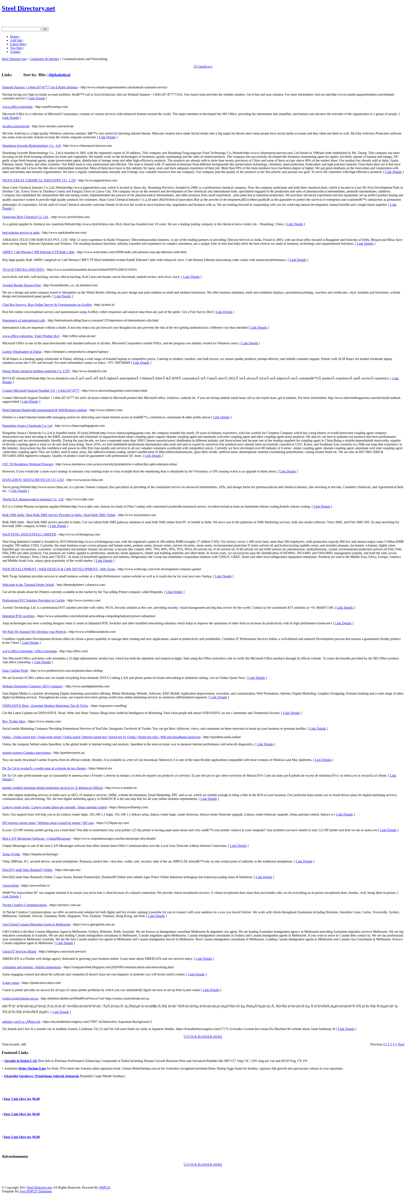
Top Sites (16, 48)
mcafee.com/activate (15, 126)
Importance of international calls (23, 320)
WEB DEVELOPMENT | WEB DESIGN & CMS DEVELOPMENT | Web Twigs (58, 569)
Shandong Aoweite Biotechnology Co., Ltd (31, 145)
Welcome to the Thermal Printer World (28, 585)
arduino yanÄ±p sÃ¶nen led (21, 1021)
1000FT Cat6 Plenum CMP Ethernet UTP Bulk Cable (38, 252)
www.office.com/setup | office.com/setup (29, 651)
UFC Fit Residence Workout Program (27, 464)
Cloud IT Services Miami (19, 951)
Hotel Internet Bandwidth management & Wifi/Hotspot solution (44, 410)
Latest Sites (17, 44)
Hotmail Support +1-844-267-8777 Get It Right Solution (40, 87)
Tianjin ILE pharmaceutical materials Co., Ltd (32, 499)
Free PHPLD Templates (36, 1191)
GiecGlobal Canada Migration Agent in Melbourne (36, 924)
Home (14, 36)
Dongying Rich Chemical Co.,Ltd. (25, 217)
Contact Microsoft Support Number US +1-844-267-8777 (41, 390)
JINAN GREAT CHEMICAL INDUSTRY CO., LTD (39, 180)
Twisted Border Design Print (21, 285)
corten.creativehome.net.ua (20, 998)
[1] (385, 1044)
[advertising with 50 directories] (203, 1036)
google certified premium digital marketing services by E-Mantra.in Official (52, 788)
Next (401, 1044)
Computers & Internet (44, 59)
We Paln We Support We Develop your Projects (34, 631)
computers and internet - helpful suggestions (31, 967)
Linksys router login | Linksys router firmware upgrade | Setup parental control (54, 807)
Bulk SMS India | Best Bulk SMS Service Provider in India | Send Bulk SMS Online (58, 515)
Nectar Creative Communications (24, 905)
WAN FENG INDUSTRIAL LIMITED (29, 534)
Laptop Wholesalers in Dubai (21, 351)
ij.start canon (10, 983)
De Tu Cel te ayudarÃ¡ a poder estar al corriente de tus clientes (44, 768)
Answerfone (10, 885)
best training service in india (21, 232)
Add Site (16, 40)
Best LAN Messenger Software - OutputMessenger (36, 838)
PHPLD (104, 1187)
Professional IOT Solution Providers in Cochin (33, 600)
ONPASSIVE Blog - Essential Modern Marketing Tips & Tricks (45, 705)
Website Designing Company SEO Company (32, 686)
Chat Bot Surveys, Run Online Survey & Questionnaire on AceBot (47, 304)
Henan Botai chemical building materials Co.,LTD (36, 371)
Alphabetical (59, 75)
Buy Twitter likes (13, 721)
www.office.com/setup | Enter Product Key (31, 336)
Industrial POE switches (18, 616)
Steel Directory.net (28, 8)
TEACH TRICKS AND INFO (23, 269)
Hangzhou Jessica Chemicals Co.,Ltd (27, 425)
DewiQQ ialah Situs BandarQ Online (27, 870)
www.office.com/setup (17, 107)
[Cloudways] (203, 66)
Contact (15, 52)
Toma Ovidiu (11, 854)
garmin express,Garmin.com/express (26, 752)
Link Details (36, 98)
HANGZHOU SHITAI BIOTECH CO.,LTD (33, 480)
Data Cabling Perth (15, 670)
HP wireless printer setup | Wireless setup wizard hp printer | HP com (48, 823)
